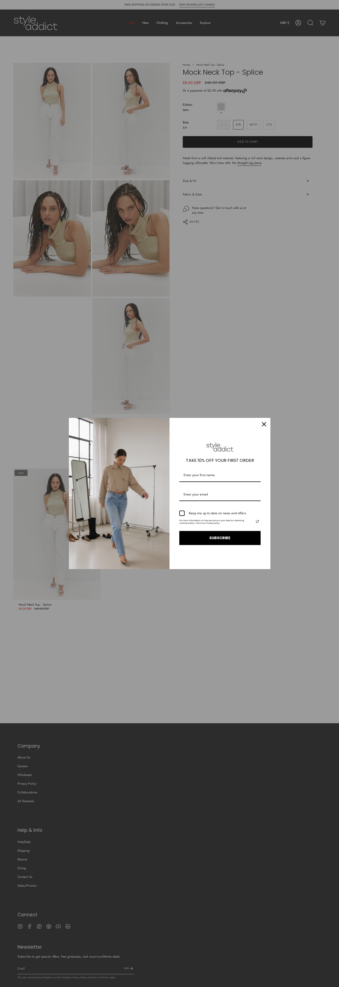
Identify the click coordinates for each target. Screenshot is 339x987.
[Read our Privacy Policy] (257, 521)
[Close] (264, 424)
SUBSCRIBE (219, 538)
